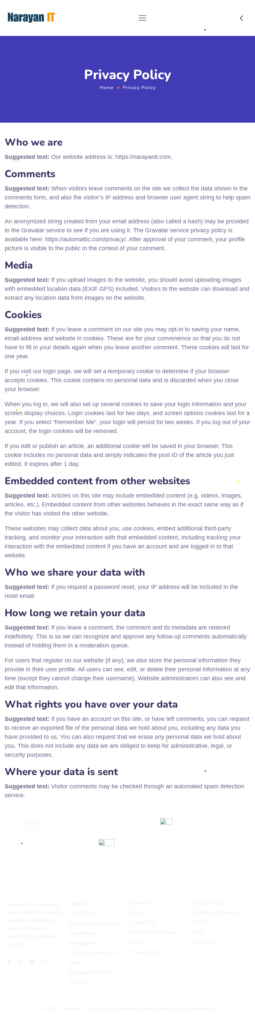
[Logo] (31, 18)
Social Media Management (83, 938)
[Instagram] (20, 962)
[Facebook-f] (9, 962)
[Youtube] (32, 962)
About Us (141, 902)
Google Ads (82, 913)
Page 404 (204, 942)
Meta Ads (79, 903)
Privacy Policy (147, 952)
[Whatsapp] (43, 962)
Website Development (93, 923)
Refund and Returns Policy (153, 937)
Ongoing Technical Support (90, 977)
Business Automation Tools (92, 957)
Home (107, 87)
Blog (136, 912)
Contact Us (143, 922)
